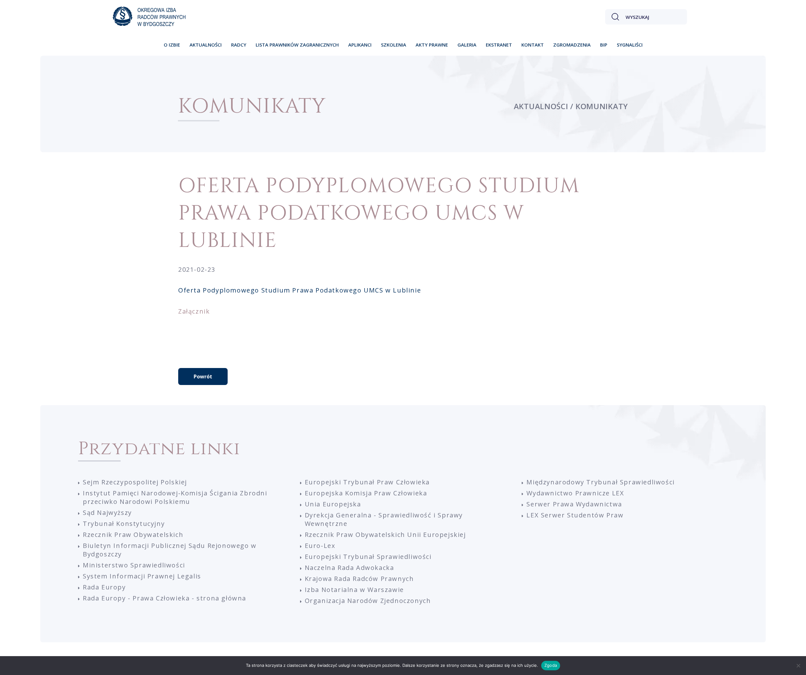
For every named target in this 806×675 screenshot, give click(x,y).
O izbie (172, 45)
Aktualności (206, 45)
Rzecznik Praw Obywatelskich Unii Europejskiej (385, 534)
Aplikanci (360, 45)
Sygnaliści (630, 45)
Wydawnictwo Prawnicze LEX (575, 493)
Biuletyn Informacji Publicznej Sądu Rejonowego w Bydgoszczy (170, 549)
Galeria (466, 45)
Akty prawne (432, 45)
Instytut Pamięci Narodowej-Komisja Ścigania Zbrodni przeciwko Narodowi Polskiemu (175, 497)
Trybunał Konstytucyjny (124, 523)
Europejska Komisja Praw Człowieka (366, 493)
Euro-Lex (320, 545)
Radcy (238, 45)
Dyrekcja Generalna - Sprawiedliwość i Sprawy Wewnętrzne (384, 519)
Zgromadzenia (572, 45)
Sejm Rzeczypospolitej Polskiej (135, 482)
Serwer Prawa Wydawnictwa (574, 504)
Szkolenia (393, 45)
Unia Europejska (333, 504)
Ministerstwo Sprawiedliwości (134, 565)
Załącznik (194, 311)
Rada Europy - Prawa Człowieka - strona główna (164, 598)
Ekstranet (499, 45)
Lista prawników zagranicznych (297, 45)
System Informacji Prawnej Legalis (142, 576)
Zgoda (550, 665)
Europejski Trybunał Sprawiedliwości (368, 556)
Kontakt (532, 45)
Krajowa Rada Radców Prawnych (359, 578)
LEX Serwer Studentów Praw (574, 515)
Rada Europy (104, 587)
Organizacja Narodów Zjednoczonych (368, 600)
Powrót (203, 376)
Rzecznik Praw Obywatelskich (133, 534)
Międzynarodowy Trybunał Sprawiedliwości (600, 482)
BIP (603, 45)
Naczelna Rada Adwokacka (349, 567)
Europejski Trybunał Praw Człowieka (367, 482)
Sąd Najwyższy (107, 512)
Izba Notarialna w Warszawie (354, 589)
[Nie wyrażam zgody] (798, 665)
